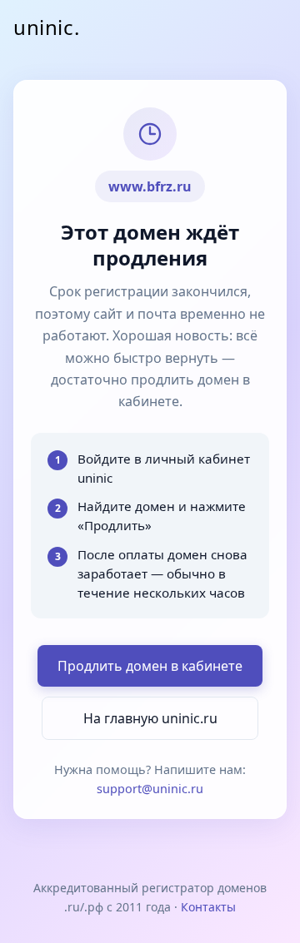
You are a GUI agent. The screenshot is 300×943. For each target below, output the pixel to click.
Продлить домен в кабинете (150, 666)
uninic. (46, 27)
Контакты (208, 907)
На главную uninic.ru (150, 718)
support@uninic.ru (150, 789)
